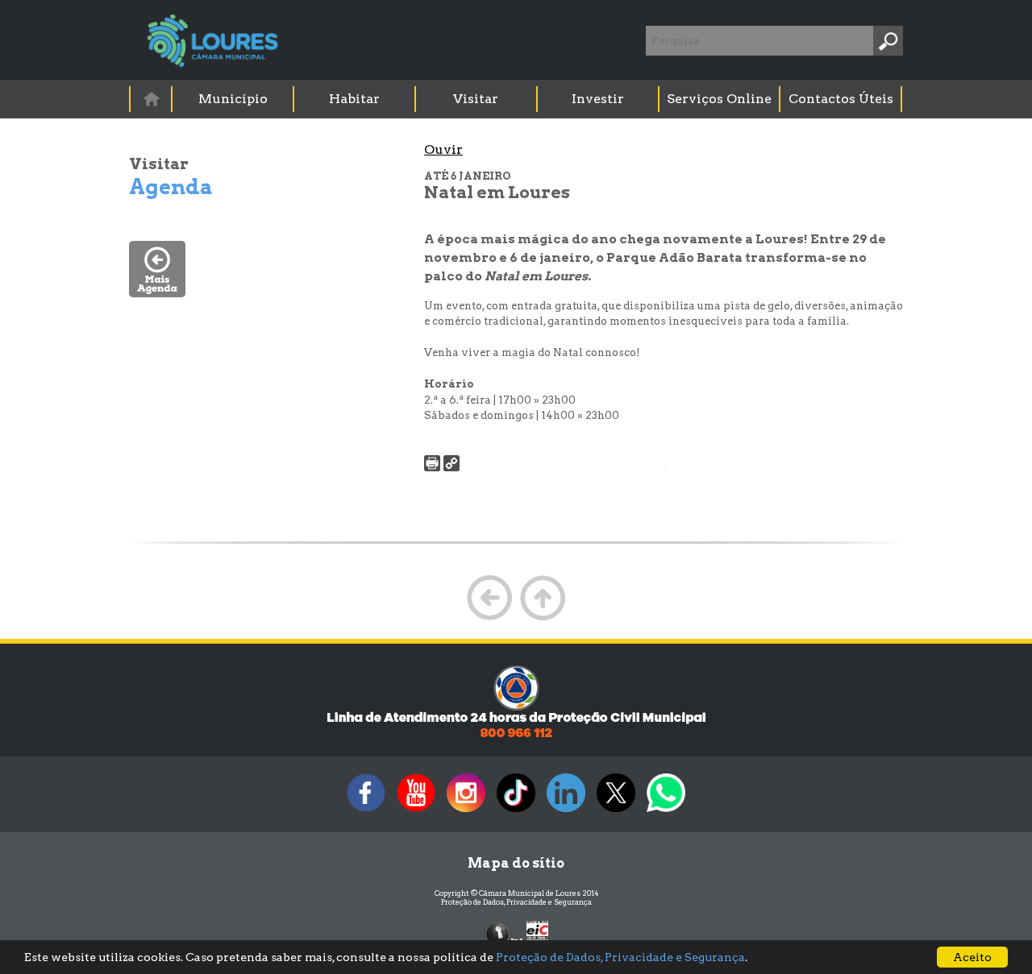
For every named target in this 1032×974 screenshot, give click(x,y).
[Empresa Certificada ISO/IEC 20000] (537, 933)
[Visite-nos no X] (616, 811)
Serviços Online (719, 98)
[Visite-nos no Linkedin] (566, 811)
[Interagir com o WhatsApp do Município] (666, 811)
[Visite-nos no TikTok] (516, 811)
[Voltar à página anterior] (489, 618)
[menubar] (517, 99)
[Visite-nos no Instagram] (466, 811)
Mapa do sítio (516, 863)
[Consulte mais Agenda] (157, 292)
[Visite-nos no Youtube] (416, 811)
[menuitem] (152, 98)
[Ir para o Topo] (543, 618)
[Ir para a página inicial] (151, 98)
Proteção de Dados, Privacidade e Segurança (516, 901)
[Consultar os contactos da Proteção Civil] (516, 736)
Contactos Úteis (841, 98)
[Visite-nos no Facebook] (366, 811)
